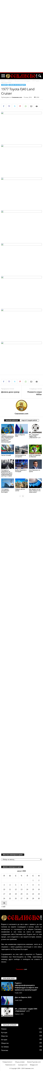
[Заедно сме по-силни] (21, 483)
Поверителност (7, 1062)
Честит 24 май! (6, 455)
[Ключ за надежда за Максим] (35, 449)
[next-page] (23, 496)
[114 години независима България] (7, 483)
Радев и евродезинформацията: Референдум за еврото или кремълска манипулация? (7, 438)
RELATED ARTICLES (12, 420)
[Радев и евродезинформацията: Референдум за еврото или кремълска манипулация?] (7, 429)
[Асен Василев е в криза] (35, 464)
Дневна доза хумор (10, 392)
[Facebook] (3, 106)
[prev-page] (20, 496)
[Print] (36, 106)
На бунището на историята (20, 456)
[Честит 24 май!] (7, 449)
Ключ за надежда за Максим (34, 456)
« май (3, 906)
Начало (3, 81)
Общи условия (19, 1062)
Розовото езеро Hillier (34, 393)
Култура (4, 1032)
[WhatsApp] (25, 106)
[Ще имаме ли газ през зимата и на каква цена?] (35, 483)
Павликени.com (10, 1065)
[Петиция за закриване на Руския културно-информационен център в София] (7, 464)
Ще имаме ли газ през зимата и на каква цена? (34, 490)
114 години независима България (5, 490)
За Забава (5, 1047)
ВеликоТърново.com (34, 1062)
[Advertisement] (21, 36)
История (4, 1040)
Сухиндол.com (22, 1065)
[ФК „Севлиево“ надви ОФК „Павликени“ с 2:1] (35, 429)
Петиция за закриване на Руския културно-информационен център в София (7, 473)
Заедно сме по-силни (20, 489)
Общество (5, 1043)
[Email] (31, 106)
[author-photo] (21, 405)
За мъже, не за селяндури (22, 81)
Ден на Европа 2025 (20, 435)
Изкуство (4, 1036)
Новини (10, 81)
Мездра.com (34, 1065)
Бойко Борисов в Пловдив (20, 470)
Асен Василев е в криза (34, 470)
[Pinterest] (20, 106)
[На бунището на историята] (21, 449)
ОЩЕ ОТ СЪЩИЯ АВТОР (29, 420)
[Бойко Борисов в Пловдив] (21, 464)
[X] (14, 106)
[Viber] (9, 106)
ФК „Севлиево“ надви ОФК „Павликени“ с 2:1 (34, 436)
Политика (4, 1050)
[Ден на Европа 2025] (21, 429)
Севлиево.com (17, 97)
